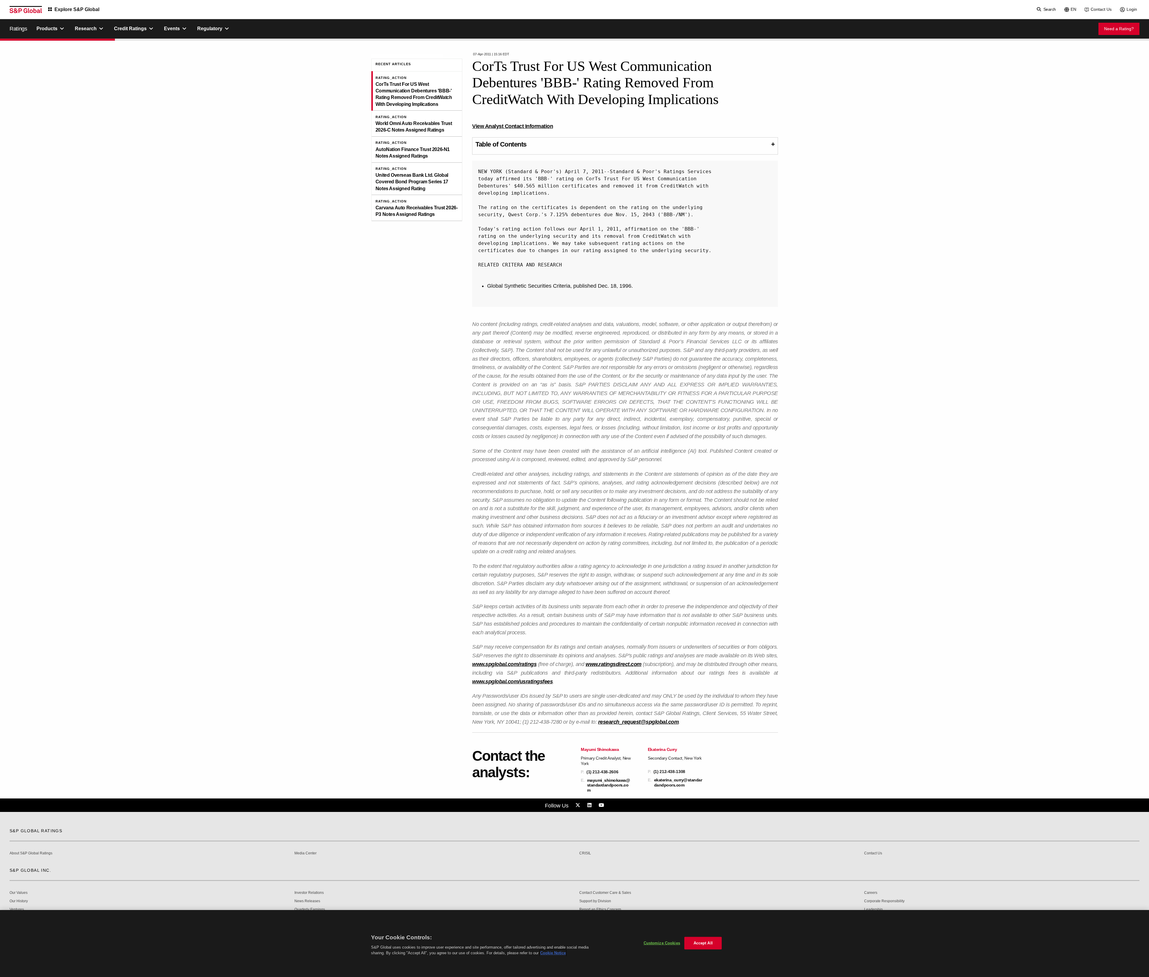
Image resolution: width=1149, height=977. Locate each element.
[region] (574, 943)
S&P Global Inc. (30, 870)
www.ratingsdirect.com (614, 664)
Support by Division (595, 901)
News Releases (307, 901)
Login (1132, 9)
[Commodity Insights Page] (579, 805)
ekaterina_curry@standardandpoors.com (678, 782)
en (1073, 9)
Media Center (305, 853)
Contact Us (1101, 9)
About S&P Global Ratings (31, 853)
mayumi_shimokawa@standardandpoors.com (608, 785)
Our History (19, 901)
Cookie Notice (553, 953)
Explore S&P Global (76, 9)
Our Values (19, 893)
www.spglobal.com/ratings (504, 664)
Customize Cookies (662, 943)
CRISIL (585, 853)
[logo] (26, 10)
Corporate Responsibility (884, 901)
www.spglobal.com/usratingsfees (512, 682)
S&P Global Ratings (36, 830)
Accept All (703, 943)
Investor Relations (309, 893)
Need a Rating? (1119, 28)
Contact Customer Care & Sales (605, 893)
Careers (870, 893)
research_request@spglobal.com (638, 722)
